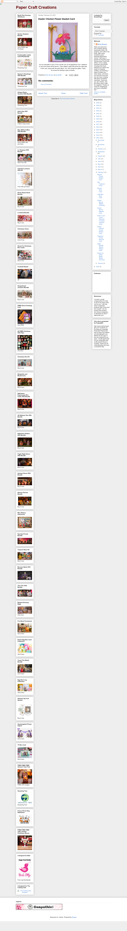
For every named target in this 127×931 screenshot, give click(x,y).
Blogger (74, 917)
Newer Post (42, 93)
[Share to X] (74, 75)
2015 (98, 130)
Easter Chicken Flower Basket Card (100, 230)
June (99, 161)
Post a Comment (46, 84)
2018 (98, 121)
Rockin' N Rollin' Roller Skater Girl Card (101, 256)
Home (63, 93)
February (101, 172)
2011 (98, 266)
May (99, 164)
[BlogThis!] (72, 75)
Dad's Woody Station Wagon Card (100, 247)
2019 (98, 119)
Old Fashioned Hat (101, 183)
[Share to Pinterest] (77, 75)
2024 (98, 108)
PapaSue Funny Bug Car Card (100, 238)
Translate (101, 35)
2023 (98, 111)
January (100, 263)
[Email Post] (66, 75)
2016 (98, 127)
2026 (98, 103)
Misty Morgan (102, 44)
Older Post (84, 93)
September (101, 151)
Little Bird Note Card (100, 196)
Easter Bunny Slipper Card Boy (101, 203)
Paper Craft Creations (36, 7)
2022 (98, 113)
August (100, 156)
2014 (98, 132)
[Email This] (70, 75)
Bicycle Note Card (99, 189)
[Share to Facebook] (75, 75)
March (100, 169)
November (101, 144)
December (101, 140)
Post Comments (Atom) (67, 98)
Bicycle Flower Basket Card (100, 177)
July (99, 158)
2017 (98, 124)
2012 (98, 138)
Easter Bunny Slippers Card (100, 210)
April (99, 167)
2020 (98, 116)
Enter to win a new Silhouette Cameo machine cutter (101, 220)
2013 (98, 135)
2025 (98, 105)
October (100, 149)
